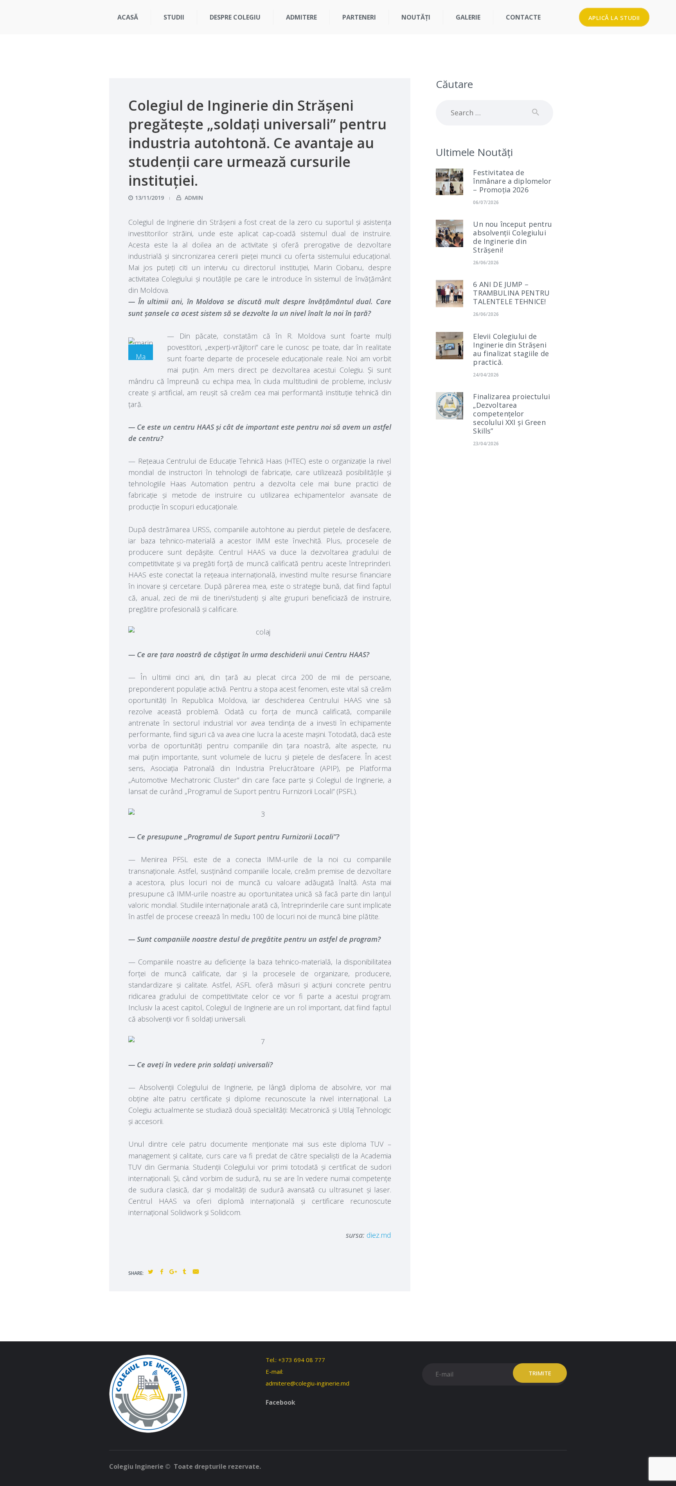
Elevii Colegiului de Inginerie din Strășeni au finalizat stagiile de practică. (511, 349)
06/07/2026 (486, 202)
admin (193, 197)
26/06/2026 (486, 262)
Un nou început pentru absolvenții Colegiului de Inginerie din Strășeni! (512, 237)
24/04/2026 (486, 374)
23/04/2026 (486, 443)
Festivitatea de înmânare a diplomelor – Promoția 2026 (512, 181)
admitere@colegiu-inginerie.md (307, 1383)
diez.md (379, 1235)
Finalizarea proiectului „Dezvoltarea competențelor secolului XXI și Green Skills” (511, 413)
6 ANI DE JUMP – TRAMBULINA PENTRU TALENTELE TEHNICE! (511, 293)
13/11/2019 (149, 197)
